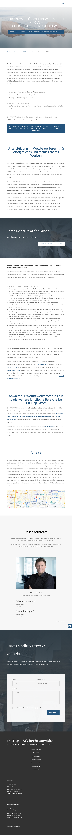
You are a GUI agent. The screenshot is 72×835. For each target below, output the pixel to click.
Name (14, 679)
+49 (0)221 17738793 (17, 791)
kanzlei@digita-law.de (17, 793)
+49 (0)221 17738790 (16, 789)
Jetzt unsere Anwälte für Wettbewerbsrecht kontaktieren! (36, 32)
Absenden (53, 712)
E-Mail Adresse (41, 679)
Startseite (9, 52)
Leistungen (16, 52)
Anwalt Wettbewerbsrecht (26, 52)
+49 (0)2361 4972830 (16, 813)
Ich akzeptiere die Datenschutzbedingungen (27, 708)
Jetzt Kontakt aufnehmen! (51, 244)
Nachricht (15, 688)
